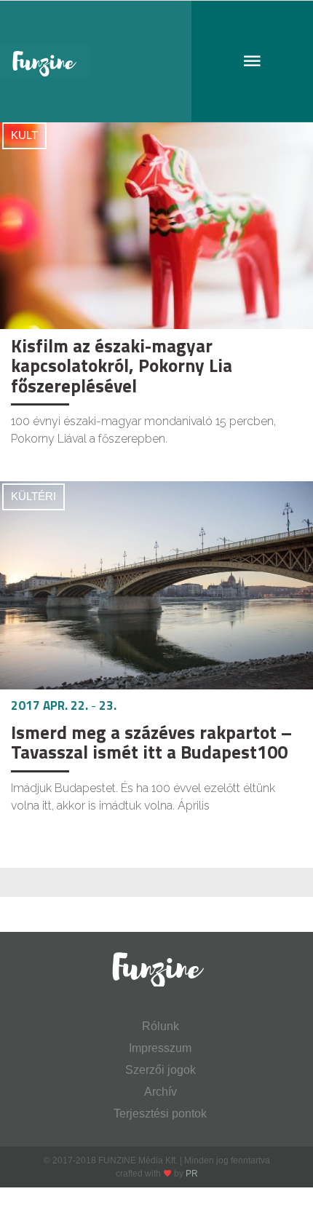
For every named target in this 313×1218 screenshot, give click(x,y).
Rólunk (160, 1026)
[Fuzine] (156, 61)
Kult (24, 135)
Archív (160, 1091)
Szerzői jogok (160, 1070)
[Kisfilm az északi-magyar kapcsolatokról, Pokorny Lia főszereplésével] (156, 224)
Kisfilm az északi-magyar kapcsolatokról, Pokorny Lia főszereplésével (121, 366)
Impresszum (160, 1048)
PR (192, 1173)
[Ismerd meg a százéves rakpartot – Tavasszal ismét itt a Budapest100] (156, 585)
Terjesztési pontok (160, 1113)
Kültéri (33, 496)
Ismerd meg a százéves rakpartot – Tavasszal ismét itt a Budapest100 (151, 743)
